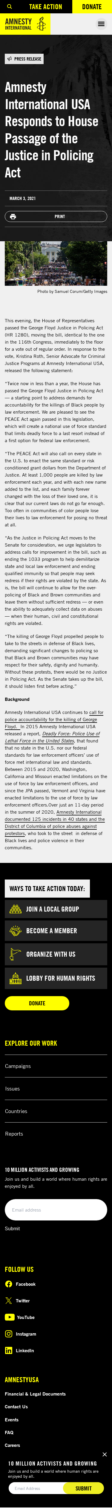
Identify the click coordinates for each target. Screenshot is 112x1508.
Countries (16, 1111)
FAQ (9, 1432)
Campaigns (18, 1066)
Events (12, 1420)
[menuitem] (9, 6)
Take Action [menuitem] (45, 6)
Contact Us (16, 1406)
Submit (12, 1228)
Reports (14, 1133)
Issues (12, 1088)
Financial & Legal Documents (35, 1394)
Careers (12, 1445)
